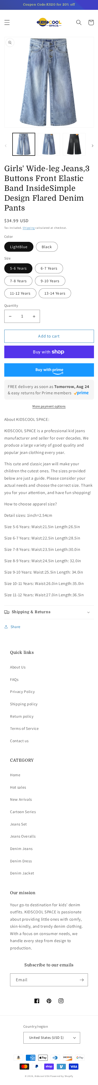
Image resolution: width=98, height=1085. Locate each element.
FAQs (14, 679)
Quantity (11, 305)
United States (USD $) (46, 1037)
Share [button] (16, 626)
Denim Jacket (22, 872)
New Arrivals (21, 799)
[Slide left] (5, 145)
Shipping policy (24, 703)
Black (47, 246)
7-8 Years (18, 280)
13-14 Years (54, 293)
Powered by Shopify (61, 1076)
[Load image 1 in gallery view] (24, 144)
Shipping (29, 227)
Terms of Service (24, 728)
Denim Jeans (21, 848)
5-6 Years (18, 268)
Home (15, 774)
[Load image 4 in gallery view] (74, 144)
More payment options (49, 406)
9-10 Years (50, 280)
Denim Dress (21, 860)
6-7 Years (49, 268)
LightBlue (19, 246)
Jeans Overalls (22, 836)
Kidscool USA (42, 1076)
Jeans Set (18, 823)
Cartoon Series (23, 811)
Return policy (22, 716)
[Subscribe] (82, 980)
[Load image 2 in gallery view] (49, 144)
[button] (7, 22)
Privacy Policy (22, 691)
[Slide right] (92, 145)
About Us (17, 666)
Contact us (19, 740)
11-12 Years (20, 293)
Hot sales (18, 787)
